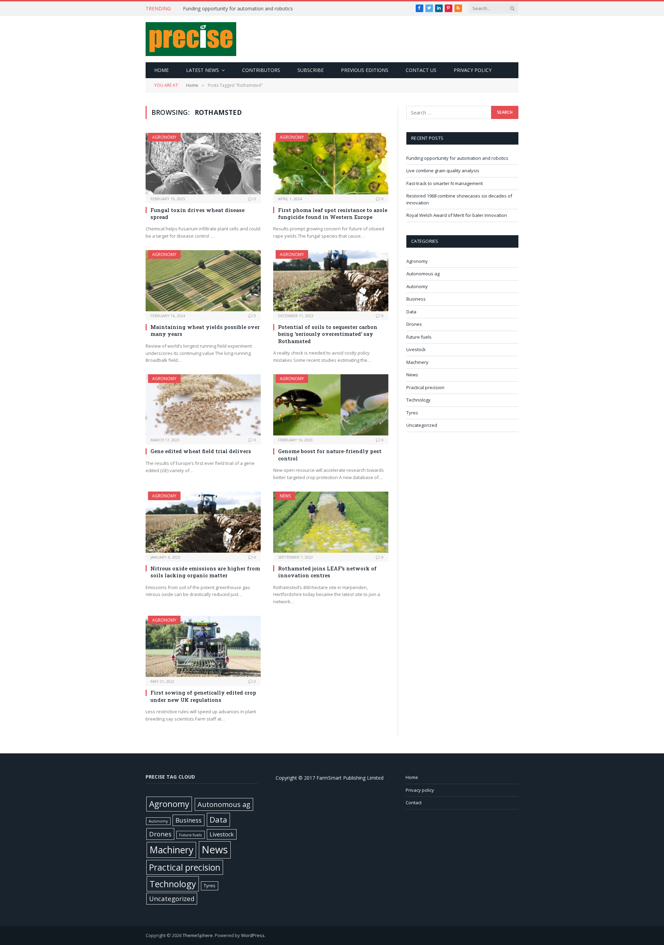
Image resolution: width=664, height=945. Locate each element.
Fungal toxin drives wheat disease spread (197, 213)
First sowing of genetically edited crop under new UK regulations (203, 696)
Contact (414, 802)
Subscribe (310, 70)
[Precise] (191, 39)
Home (161, 70)
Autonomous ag (423, 273)
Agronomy (164, 137)
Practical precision (425, 387)
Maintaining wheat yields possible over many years (205, 330)
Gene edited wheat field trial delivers (200, 451)
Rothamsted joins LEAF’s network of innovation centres (327, 572)
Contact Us (421, 70)
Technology (418, 400)
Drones (414, 324)
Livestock (416, 349)
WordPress (253, 935)
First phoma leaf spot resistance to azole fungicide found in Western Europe (332, 213)
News (285, 496)
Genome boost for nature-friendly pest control (329, 454)
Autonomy (417, 286)
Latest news (202, 70)
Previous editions (364, 70)
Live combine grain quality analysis (221, 9)
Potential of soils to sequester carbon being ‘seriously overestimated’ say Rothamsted (327, 334)
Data (411, 312)
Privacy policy (472, 70)
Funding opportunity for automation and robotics (457, 158)
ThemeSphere (198, 935)
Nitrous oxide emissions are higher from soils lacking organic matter (205, 572)
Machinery (417, 362)
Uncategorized (421, 425)
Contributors (261, 70)
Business (416, 299)
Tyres (412, 413)
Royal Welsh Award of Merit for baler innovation (456, 215)
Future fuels (419, 337)
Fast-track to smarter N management (444, 183)
